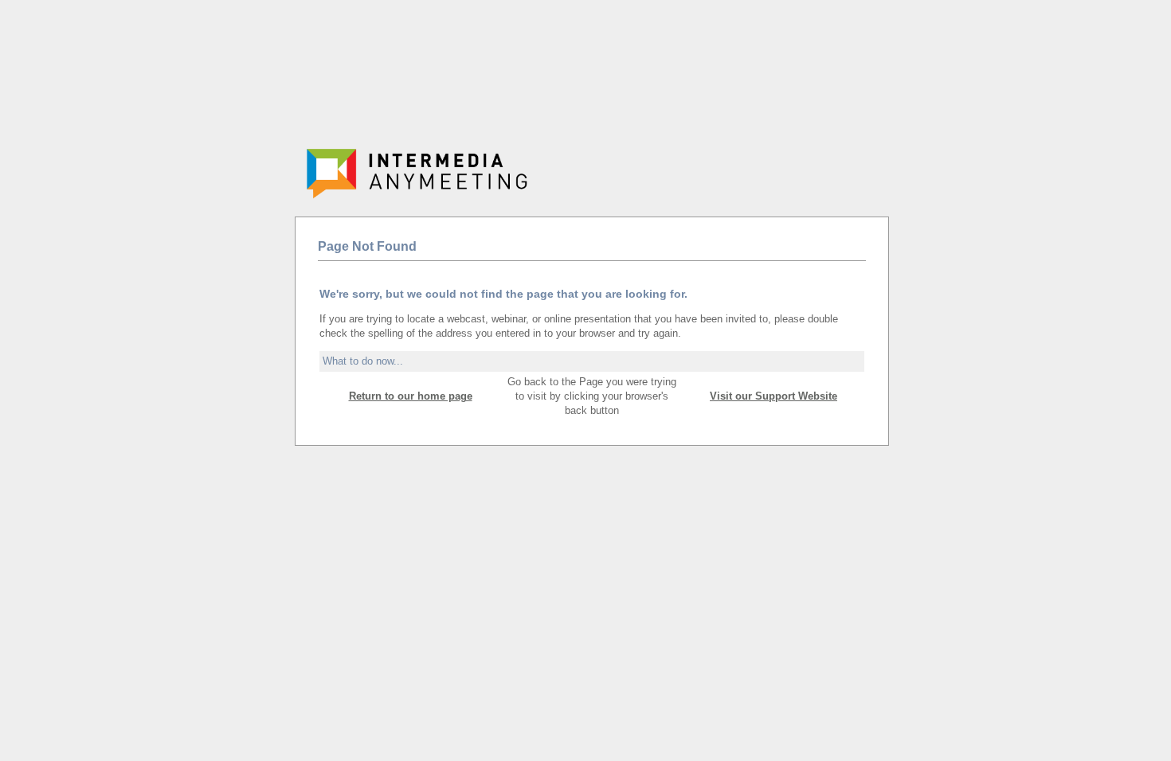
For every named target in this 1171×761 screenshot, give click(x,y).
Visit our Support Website (773, 396)
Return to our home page (410, 396)
